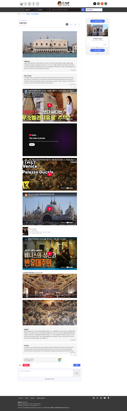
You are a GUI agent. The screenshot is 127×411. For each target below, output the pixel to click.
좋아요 (26, 365)
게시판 (26, 398)
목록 (77, 365)
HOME (20, 14)
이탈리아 (28, 14)
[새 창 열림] (93, 398)
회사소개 (21, 398)
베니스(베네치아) (35, 14)
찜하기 (78, 24)
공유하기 (75, 24)
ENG (106, 3)
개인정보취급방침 (41, 398)
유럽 (24, 14)
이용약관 (32, 398)
